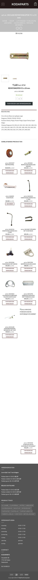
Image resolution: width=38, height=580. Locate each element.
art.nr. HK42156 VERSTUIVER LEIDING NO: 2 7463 (9, 231)
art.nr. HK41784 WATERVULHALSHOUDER (28, 263)
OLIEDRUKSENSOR (7, 508)
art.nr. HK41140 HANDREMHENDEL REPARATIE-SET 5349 (10, 328)
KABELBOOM (29, 505)
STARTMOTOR (5, 511)
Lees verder (10, 203)
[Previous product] (20, 28)
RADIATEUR (17, 508)
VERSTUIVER (18, 514)
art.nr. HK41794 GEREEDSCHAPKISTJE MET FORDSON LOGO (28, 295)
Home (4, 21)
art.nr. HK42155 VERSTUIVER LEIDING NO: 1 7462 (28, 197)
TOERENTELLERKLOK (7, 514)
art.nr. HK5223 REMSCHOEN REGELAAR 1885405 (28, 164)
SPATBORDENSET (26, 508)
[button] (3, 4)
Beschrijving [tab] (5, 111)
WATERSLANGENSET (29, 514)
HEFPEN (22, 505)
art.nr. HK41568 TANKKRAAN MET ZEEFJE (9, 263)
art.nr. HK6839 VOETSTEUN (10, 196)
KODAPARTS (19, 4)
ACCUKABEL (5, 505)
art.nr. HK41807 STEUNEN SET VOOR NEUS (28, 230)
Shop (12, 21)
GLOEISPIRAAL (14, 505)
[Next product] (17, 28)
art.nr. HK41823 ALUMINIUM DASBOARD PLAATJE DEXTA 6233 (10, 295)
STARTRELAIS (14, 511)
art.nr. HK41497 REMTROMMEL (9, 163)
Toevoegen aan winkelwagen (19, 103)
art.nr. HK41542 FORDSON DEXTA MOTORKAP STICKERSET (28, 444)
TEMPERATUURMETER (26, 511)
